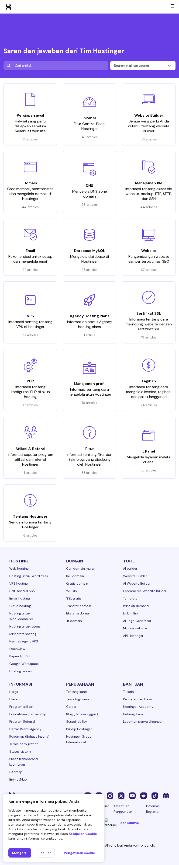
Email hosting (19, 598)
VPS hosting (18, 583)
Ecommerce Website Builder (144, 591)
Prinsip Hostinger (79, 729)
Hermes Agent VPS (23, 641)
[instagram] (110, 795)
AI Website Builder (137, 583)
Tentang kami (76, 692)
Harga (13, 692)
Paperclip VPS (20, 656)
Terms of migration (23, 744)
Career (71, 707)
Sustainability (76, 721)
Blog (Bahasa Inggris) (82, 714)
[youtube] (132, 795)
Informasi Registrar (153, 809)
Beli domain (75, 576)
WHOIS (71, 591)
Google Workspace (24, 664)
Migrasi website (135, 628)
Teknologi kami (77, 699)
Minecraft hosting (22, 634)
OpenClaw (17, 649)
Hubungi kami (133, 714)
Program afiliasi (21, 707)
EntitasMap (18, 779)
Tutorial (128, 692)
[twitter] (121, 795)
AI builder (130, 568)
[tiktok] (154, 795)
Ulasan (14, 699)
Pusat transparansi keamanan (23, 762)
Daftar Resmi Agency (25, 729)
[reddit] (143, 795)
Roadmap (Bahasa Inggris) (29, 736)
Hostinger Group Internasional (79, 739)
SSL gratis (74, 598)
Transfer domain (78, 606)
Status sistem (20, 751)
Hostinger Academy (138, 707)
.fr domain (74, 621)
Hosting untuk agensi (25, 626)
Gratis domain (77, 583)
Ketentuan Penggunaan (123, 809)
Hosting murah (20, 671)
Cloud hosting (20, 606)
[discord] (166, 795)
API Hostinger (133, 636)
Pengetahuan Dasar (138, 699)
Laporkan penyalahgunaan (143, 721)
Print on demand (136, 606)
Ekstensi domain (78, 613)
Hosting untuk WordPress (28, 576)
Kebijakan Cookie (83, 834)
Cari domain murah (81, 568)
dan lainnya (129, 823)
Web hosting (19, 568)
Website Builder (135, 576)
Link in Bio (130, 613)
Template (130, 598)
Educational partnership (27, 714)
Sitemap (15, 772)
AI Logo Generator (137, 621)
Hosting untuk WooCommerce (21, 616)
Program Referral (22, 721)
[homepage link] (8, 7)
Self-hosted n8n (22, 591)
